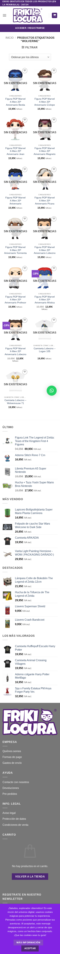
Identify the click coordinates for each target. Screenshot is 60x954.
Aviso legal (9, 813)
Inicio (10, 37)
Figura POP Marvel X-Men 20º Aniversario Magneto (45, 151)
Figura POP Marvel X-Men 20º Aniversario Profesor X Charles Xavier (15, 301)
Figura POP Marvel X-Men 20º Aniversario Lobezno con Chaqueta (45, 251)
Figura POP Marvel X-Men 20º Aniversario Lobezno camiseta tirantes (15, 353)
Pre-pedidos (9, 793)
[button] (4, 15)
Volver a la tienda (30, 876)
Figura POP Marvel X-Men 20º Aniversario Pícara (44, 200)
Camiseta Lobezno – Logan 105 (45, 350)
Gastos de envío (12, 762)
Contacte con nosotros (15, 782)
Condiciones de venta (15, 824)
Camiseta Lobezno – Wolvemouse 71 (15, 402)
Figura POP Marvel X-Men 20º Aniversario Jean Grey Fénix (15, 152)
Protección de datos (14, 818)
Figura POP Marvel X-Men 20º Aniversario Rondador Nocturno (15, 202)
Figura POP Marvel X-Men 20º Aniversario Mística (44, 300)
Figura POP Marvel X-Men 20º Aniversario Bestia (15, 102)
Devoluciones (10, 788)
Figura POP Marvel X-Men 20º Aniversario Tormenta (15, 250)
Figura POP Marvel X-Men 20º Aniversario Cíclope (44, 102)
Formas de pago (12, 757)
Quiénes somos (11, 751)
